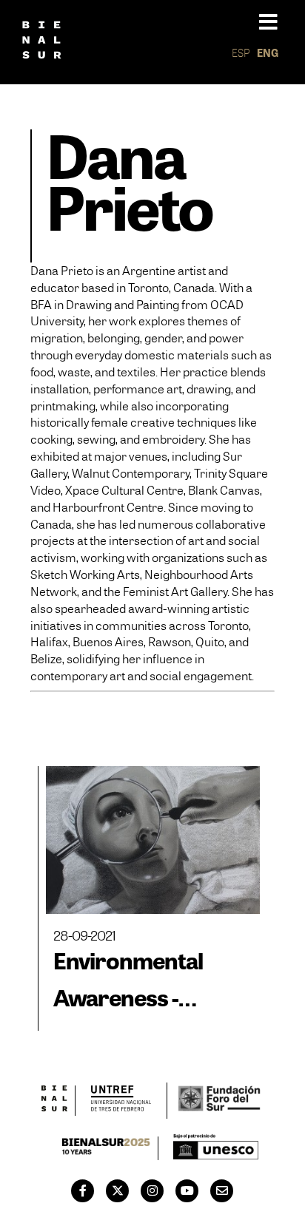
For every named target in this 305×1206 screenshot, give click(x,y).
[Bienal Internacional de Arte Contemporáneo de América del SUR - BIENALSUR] (55, 1100)
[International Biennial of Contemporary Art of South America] (41, 42)
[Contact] (222, 1190)
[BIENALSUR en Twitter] (118, 1190)
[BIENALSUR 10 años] (106, 1148)
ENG (267, 53)
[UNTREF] (121, 1100)
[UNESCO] (216, 1149)
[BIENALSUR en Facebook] (83, 1190)
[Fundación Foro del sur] (219, 1101)
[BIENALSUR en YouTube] (187, 1190)
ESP (241, 53)
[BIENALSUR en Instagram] (152, 1190)
